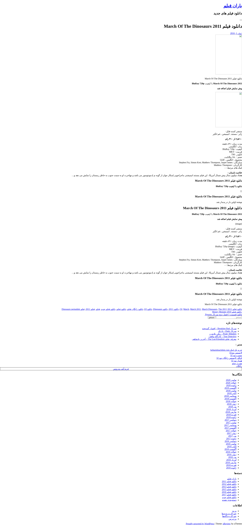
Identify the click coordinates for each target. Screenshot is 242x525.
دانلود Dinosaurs (160, 309)
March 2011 (195, 309)
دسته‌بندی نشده (229, 500)
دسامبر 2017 (230, 420)
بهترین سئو (237, 363)
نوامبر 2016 (231, 444)
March (186, 309)
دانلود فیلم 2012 (229, 484)
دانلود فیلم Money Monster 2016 (227, 312)
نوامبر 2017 (231, 422)
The (220, 309)
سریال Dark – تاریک (227, 331)
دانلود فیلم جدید (108, 309)
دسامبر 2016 (230, 441)
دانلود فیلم (121, 309)
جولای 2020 (231, 383)
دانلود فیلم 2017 (229, 495)
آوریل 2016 (231, 460)
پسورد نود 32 (236, 355)
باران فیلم (233, 5)
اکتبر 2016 (231, 446)
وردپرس (232, 519)
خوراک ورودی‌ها (229, 513)
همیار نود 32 (236, 361)
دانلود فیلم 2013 (229, 487)
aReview (227, 523)
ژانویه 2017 (231, 438)
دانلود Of (148, 309)
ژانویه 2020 (231, 385)
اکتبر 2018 (231, 393)
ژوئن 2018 (231, 404)
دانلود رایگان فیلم (135, 309)
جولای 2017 (231, 430)
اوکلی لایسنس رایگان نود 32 (229, 358)
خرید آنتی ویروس (121, 369)
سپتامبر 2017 (230, 425)
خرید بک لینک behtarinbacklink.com (226, 350)
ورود (234, 511)
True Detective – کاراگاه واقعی (222, 336)
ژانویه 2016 (231, 468)
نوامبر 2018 (231, 390)
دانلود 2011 (174, 309)
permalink (75, 309)
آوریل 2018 (231, 409)
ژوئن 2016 (231, 454)
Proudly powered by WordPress (200, 523)
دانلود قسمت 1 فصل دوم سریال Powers (223, 314)
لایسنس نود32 (235, 353)
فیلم (98, 309)
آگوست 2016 (230, 449)
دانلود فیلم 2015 (229, 489)
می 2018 (232, 406)
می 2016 (232, 457)
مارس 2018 (230, 412)
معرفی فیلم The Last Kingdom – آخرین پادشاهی (214, 339)
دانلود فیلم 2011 (234, 309)
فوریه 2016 (231, 465)
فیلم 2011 (90, 309)
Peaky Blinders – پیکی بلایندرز (222, 334)
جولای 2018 (231, 401)
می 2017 (232, 436)
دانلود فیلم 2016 (229, 492)
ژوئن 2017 (231, 433)
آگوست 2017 (230, 428)
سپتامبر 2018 (230, 396)
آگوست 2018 (230, 398)
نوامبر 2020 (231, 380)
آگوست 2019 (230, 388)
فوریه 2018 (231, 414)
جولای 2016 (231, 452)
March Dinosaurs (209, 309)
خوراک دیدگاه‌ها (229, 516)
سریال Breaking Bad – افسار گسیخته (219, 328)
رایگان (239, 366)
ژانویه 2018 (231, 417)
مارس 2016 (230, 462)
